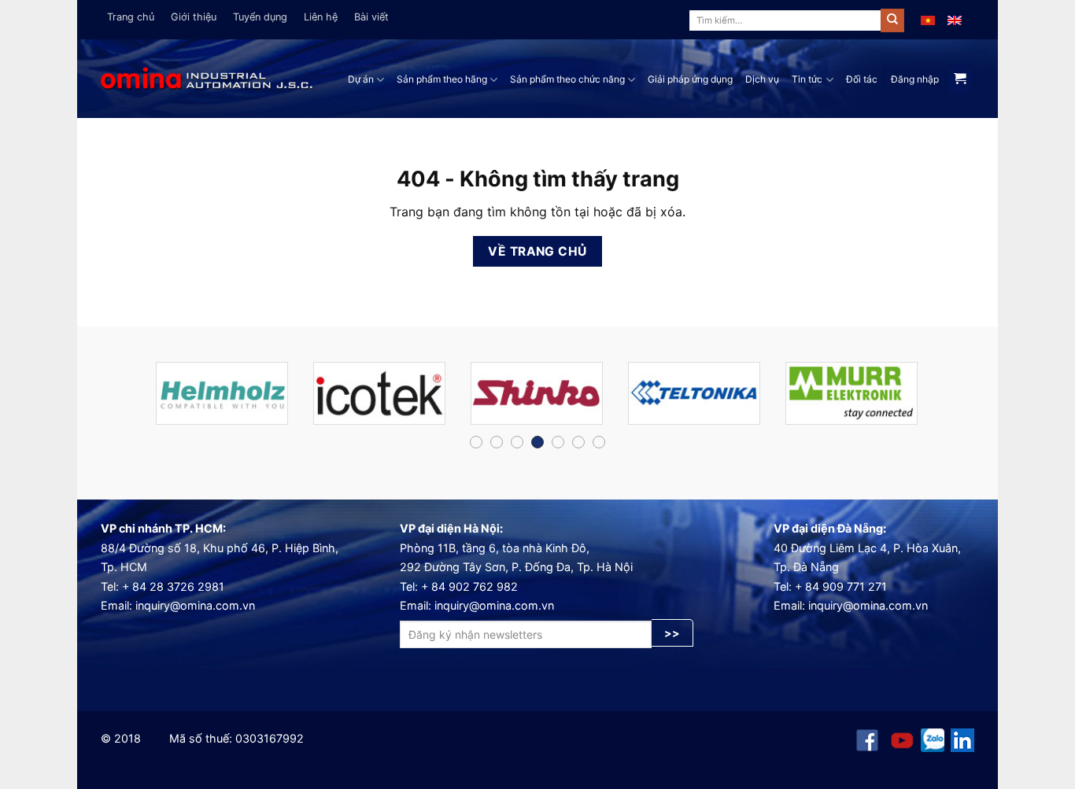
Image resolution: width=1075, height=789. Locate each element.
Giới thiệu (193, 17)
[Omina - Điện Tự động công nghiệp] (207, 79)
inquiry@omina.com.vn (195, 605)
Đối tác (861, 79)
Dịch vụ (762, 79)
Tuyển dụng (260, 17)
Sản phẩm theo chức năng (567, 79)
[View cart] (960, 79)
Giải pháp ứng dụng (690, 79)
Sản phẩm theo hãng (442, 79)
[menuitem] (927, 20)
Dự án (361, 79)
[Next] (950, 400)
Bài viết (371, 17)
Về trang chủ (537, 251)
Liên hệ (321, 17)
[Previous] (125, 400)
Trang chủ (130, 17)
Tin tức (807, 79)
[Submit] (892, 20)
